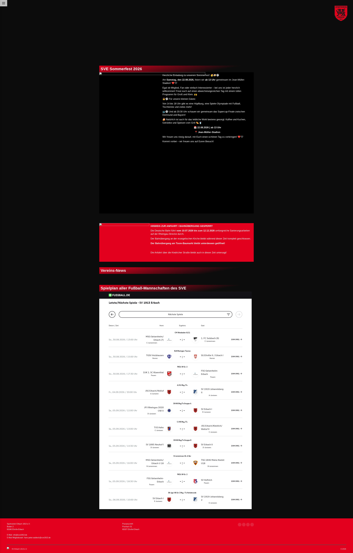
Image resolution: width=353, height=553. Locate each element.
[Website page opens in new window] (252, 524)
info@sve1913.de (20, 535)
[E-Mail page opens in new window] (248, 524)
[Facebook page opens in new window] (239, 524)
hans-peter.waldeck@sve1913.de (37, 538)
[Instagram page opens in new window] (244, 524)
